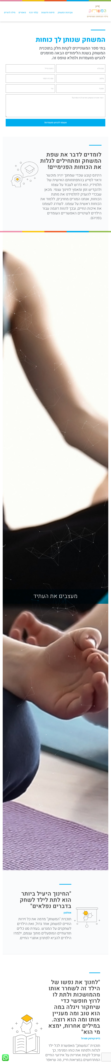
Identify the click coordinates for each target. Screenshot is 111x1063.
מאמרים (22, 12)
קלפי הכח (33, 12)
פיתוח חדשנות (47, 12)
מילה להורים (9, 12)
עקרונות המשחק (65, 12)
